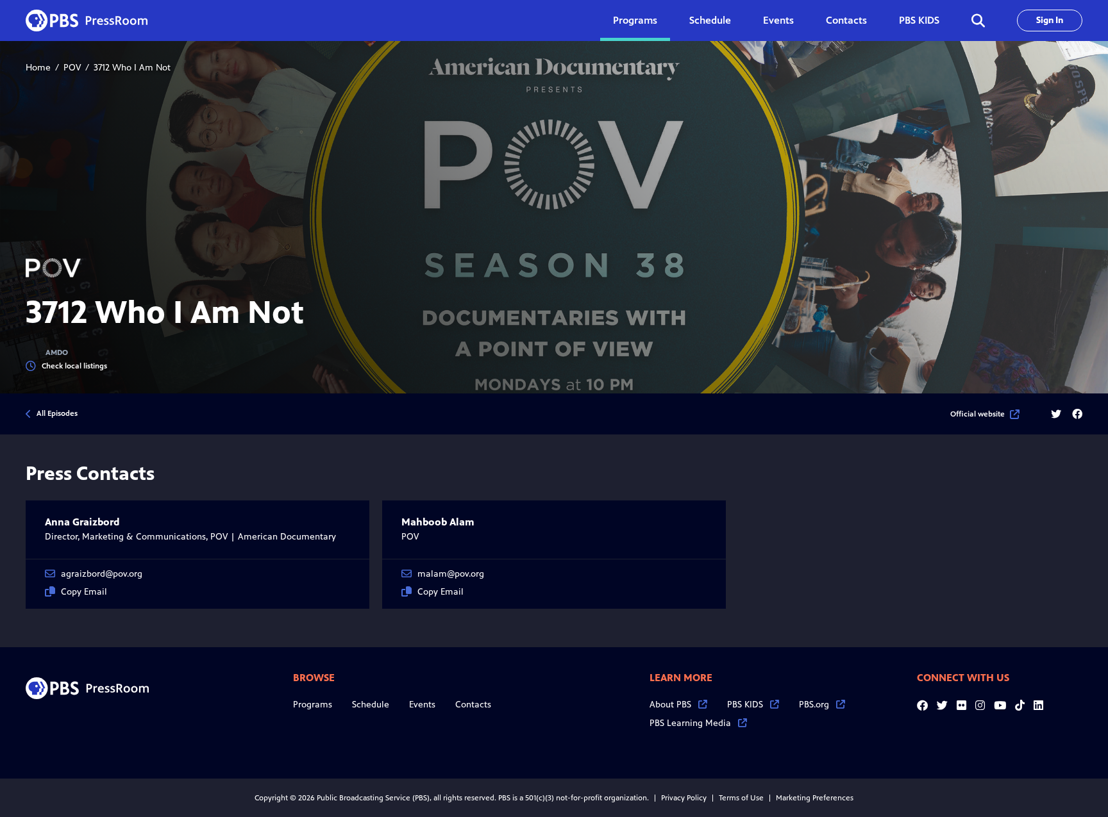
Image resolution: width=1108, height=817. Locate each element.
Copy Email (84, 591)
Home (38, 67)
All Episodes (57, 413)
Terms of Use (741, 797)
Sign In (1049, 20)
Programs (312, 704)
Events (778, 20)
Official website (977, 413)
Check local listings (74, 365)
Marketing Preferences (814, 797)
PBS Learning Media (690, 723)
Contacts (846, 20)
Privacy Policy (684, 797)
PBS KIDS (919, 20)
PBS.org (814, 704)
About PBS (670, 704)
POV (72, 67)
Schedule (710, 20)
